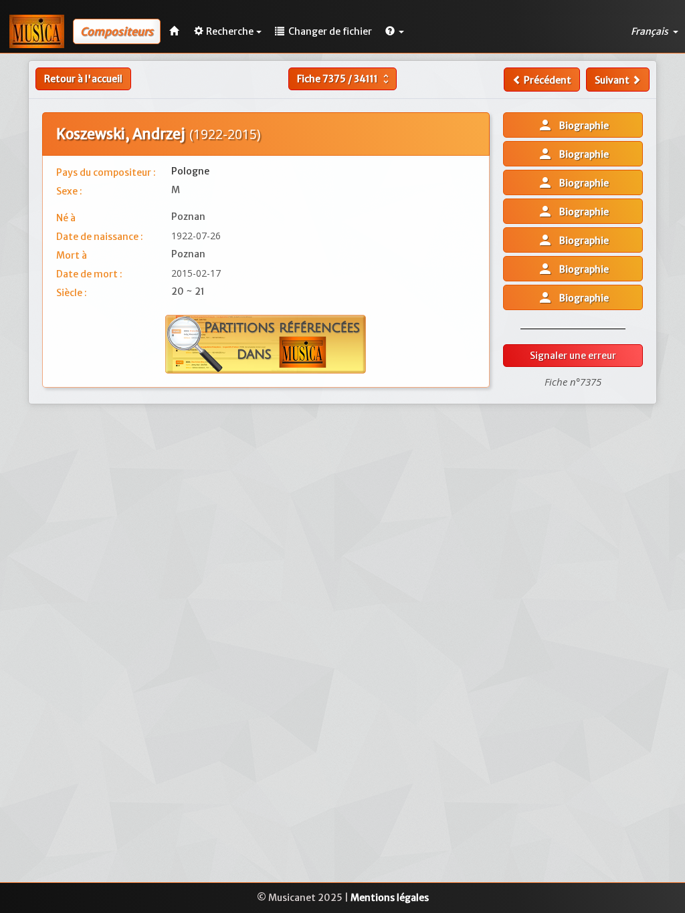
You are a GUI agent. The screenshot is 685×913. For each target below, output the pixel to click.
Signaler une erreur (573, 356)
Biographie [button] (573, 125)
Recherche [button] (230, 31)
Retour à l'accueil (83, 79)
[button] (395, 31)
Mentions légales (390, 898)
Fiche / (344, 79)
